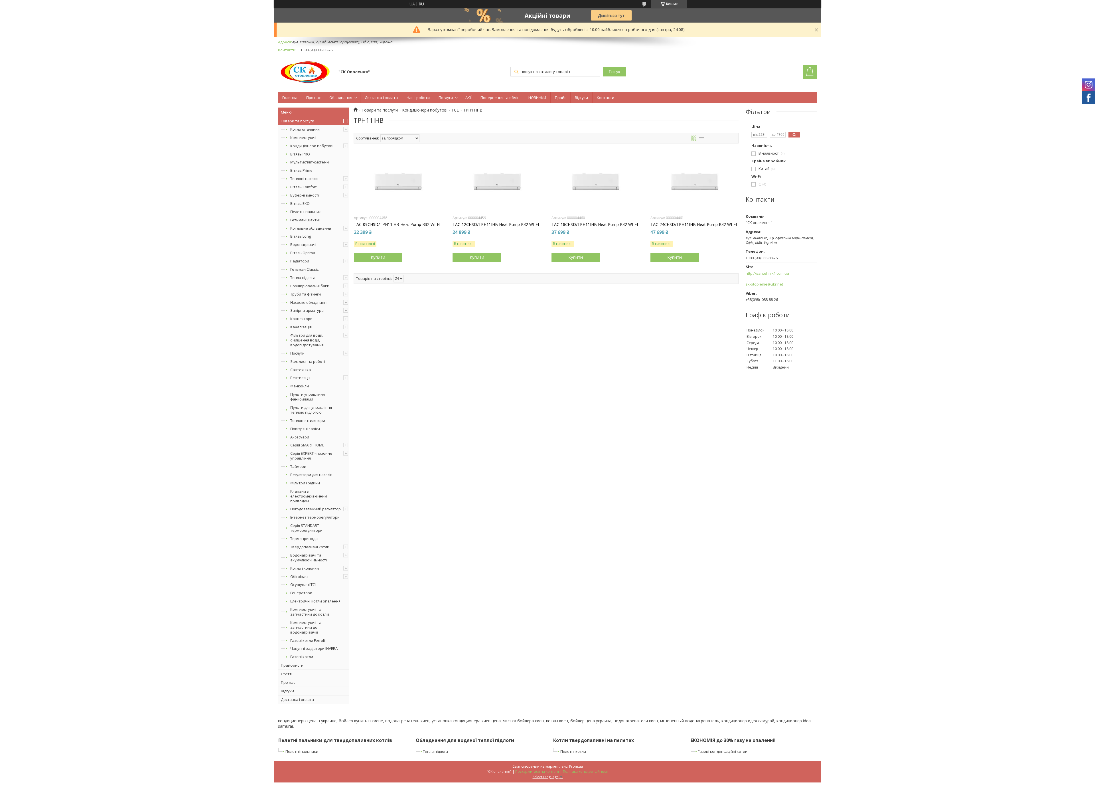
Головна (289, 97)
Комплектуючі (303, 137)
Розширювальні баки (309, 285)
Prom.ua (576, 766)
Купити (378, 257)
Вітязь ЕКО (300, 203)
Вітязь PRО (300, 154)
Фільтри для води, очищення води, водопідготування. (307, 340)
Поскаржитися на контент (537, 771)
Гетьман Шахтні (305, 220)
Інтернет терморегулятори (315, 517)
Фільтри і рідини (305, 483)
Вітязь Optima (302, 252)
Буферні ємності (304, 195)
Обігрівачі (299, 576)
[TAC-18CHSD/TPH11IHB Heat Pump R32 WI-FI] (595, 183)
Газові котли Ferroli (307, 640)
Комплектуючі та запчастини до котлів (310, 612)
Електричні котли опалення (315, 601)
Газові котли (301, 656)
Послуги (446, 97)
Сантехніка (300, 369)
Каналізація (301, 326)
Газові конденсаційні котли (722, 751)
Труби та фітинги (305, 294)
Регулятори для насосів (311, 474)
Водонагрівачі (303, 244)
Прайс (560, 97)
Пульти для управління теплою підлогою (311, 410)
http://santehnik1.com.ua (767, 273)
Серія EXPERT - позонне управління (311, 456)
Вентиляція (300, 377)
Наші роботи (418, 97)
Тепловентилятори (307, 420)
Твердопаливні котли (309, 546)
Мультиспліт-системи (309, 162)
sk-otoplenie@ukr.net (764, 284)
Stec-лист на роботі (307, 361)
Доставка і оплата (381, 97)
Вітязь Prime (301, 170)
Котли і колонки (304, 568)
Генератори (301, 592)
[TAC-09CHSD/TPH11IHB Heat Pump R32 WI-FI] (398, 183)
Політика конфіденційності (585, 771)
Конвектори (301, 318)
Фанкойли (299, 386)
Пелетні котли (573, 751)
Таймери (298, 466)
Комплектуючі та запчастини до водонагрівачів (305, 627)
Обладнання (340, 97)
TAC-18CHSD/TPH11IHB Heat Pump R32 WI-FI (594, 224)
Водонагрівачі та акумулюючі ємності (308, 558)
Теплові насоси (304, 178)
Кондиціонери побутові (311, 145)
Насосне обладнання (309, 302)
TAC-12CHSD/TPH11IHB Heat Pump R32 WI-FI (496, 224)
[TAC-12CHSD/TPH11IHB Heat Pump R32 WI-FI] (497, 183)
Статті (286, 673)
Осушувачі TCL (303, 584)
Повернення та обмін (500, 97)
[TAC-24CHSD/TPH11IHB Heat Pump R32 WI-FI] (694, 183)
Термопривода (304, 538)
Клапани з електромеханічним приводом (308, 496)
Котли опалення (305, 129)
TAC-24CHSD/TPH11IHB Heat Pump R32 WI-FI (693, 224)
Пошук (614, 72)
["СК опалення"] (305, 72)
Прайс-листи (292, 665)
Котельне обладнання (310, 228)
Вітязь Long (300, 236)
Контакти (605, 97)
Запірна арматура (307, 310)
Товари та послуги (297, 121)
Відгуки (581, 97)
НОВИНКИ (537, 97)
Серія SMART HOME (307, 445)
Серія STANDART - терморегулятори (306, 528)
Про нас (313, 97)
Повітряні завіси (305, 428)
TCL (455, 110)
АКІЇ (468, 97)
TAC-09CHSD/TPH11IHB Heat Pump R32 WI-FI (397, 224)
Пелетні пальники (301, 751)
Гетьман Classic (304, 269)
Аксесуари (299, 437)
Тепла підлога (302, 277)
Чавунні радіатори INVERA (314, 648)
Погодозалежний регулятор (315, 508)
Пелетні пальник (305, 211)
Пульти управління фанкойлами (307, 397)
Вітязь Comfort (303, 186)
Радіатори (299, 261)
